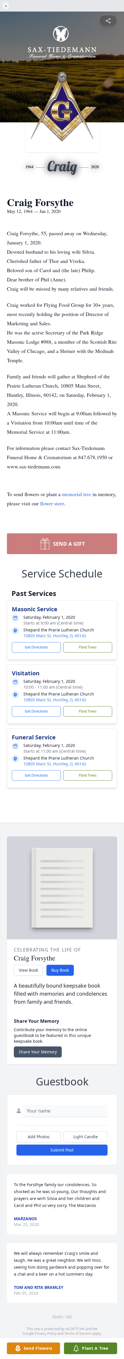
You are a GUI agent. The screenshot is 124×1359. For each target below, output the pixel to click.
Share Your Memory (38, 1052)
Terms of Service (77, 1333)
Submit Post (62, 1150)
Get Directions (36, 647)
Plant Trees (88, 647)
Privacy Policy (46, 1333)
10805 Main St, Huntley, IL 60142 (54, 635)
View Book (28, 970)
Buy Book (60, 970)
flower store (52, 503)
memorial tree (76, 494)
